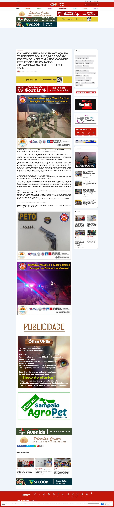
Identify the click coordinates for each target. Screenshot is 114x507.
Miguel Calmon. (80, 73)
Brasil (85, 58)
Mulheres (79, 75)
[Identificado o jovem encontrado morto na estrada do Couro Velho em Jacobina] (78, 183)
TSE (78, 82)
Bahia (92, 56)
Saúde (89, 78)
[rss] (92, 1)
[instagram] (95, 1)
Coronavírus (89, 63)
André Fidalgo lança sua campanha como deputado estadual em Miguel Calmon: (24, 471)
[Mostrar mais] (43, 446)
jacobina (79, 85)
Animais (78, 56)
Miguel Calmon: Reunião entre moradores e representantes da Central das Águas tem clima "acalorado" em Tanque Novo (62, 471)
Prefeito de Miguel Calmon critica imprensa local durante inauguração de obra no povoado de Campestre (85, 165)
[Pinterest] (38, 446)
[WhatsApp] (35, 446)
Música (86, 75)
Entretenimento (80, 68)
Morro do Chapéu (90, 73)
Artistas (85, 56)
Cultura (78, 65)
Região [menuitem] (75, 8)
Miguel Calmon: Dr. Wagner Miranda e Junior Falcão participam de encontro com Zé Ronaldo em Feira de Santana (89, 202)
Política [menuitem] (85, 8)
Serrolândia (79, 80)
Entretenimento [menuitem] (62, 8)
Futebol (85, 70)
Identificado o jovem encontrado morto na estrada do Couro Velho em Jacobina (89, 182)
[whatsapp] (97, 1)
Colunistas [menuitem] (27, 8)
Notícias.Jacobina (80, 78)
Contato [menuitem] (96, 8)
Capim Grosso (80, 63)
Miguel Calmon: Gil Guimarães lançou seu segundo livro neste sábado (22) (43, 471)
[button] (18, 5)
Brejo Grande (79, 60)
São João (87, 80)
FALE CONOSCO (19, 1)
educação (91, 82)
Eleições (85, 65)
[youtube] (90, 1)
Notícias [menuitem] (39, 8)
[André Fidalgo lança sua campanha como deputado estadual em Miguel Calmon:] (25, 462)
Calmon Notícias (89, 60)
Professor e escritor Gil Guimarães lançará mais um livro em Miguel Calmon (91, 239)
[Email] (40, 446)
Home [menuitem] (17, 8)
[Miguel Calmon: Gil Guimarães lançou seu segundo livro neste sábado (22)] (43, 462)
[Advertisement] (57, 38)
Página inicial (20, 50)
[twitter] (87, 1)
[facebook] (85, 1)
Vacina (84, 82)
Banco (78, 58)
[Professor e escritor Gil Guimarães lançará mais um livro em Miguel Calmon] (91, 232)
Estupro (78, 70)
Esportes (90, 68)
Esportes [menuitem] (50, 8)
